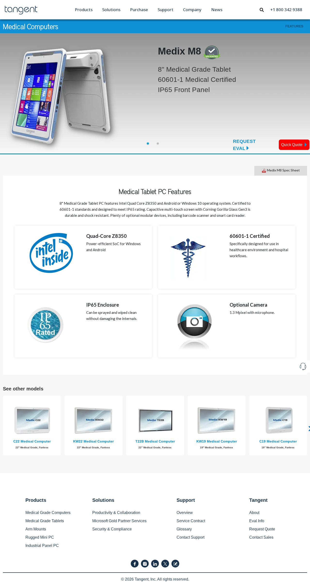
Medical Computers (30, 26)
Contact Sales (261, 537)
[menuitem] (83, 9)
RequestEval (244, 145)
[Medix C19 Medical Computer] (278, 420)
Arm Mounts (35, 529)
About (254, 513)
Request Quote (262, 529)
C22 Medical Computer (32, 441)
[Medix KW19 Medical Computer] (217, 420)
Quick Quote (292, 145)
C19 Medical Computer (278, 441)
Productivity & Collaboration (116, 513)
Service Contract (191, 521)
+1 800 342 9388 (286, 9)
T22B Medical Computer (155, 441)
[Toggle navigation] (262, 9)
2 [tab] (157, 143)
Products (84, 9)
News (216, 9)
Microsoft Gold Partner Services (119, 521)
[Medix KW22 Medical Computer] (93, 420)
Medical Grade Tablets (44, 521)
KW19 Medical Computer (216, 441)
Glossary (184, 529)
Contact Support (190, 537)
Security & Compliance (112, 529)
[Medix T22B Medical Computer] (155, 420)
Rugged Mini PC (39, 537)
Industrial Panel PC (42, 545)
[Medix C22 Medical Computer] (32, 420)
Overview (185, 513)
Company (192, 9)
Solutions (111, 9)
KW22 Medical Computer (93, 441)
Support (165, 9)
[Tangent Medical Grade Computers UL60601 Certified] (21, 9)
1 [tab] (148, 143)
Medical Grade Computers (47, 513)
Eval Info (256, 521)
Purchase (139, 9)
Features (294, 26)
